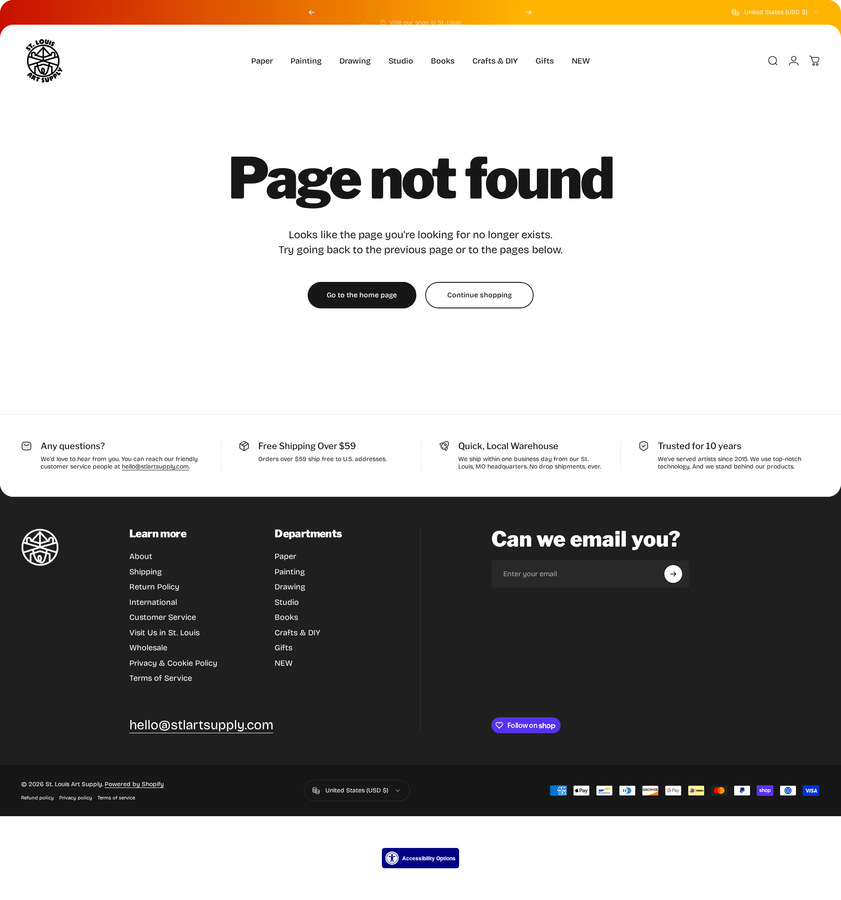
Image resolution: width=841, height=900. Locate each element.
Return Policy (154, 587)
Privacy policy (75, 798)
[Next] (529, 12)
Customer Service (162, 617)
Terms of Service (160, 678)
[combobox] (776, 12)
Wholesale (148, 647)
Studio (287, 602)
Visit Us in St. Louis (164, 633)
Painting (290, 572)
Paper (285, 556)
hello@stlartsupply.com (155, 466)
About (140, 556)
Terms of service (116, 798)
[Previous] (311, 12)
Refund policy (37, 798)
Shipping (145, 572)
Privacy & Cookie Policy (173, 663)
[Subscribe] (673, 574)
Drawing (290, 587)
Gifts (283, 647)
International (153, 602)
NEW (284, 663)
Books (286, 617)
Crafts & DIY (297, 633)
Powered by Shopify (134, 784)
